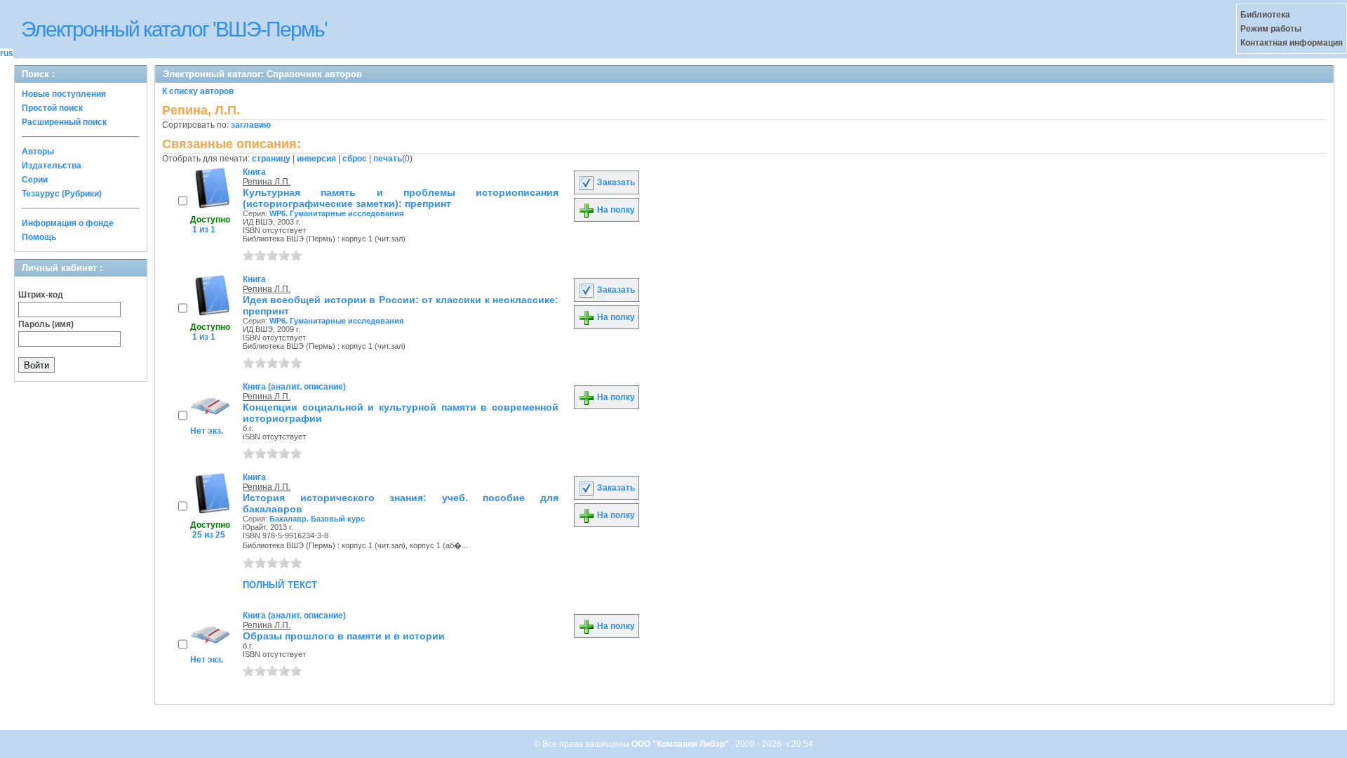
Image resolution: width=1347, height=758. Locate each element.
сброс (354, 159)
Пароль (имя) (46, 324)
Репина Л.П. (266, 182)
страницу (271, 159)
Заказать (615, 182)
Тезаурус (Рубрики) (62, 194)
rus (6, 53)
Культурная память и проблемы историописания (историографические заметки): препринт (400, 198)
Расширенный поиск (64, 122)
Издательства (51, 166)
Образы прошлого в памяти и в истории (344, 635)
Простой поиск (52, 108)
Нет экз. (206, 431)
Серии (35, 180)
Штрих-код (40, 295)
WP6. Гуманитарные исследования (336, 213)
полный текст (280, 584)
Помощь (39, 237)
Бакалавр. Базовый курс (317, 518)
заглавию (251, 125)
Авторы (38, 152)
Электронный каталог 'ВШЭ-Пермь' (174, 29)
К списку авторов (198, 91)
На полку (615, 210)
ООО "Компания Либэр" (681, 744)
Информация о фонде (68, 223)
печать (387, 159)
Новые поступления (64, 94)
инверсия (316, 159)
